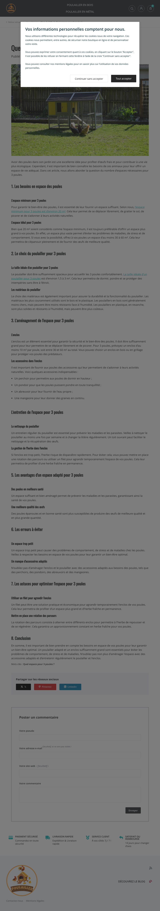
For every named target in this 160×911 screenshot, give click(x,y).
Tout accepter (124, 78)
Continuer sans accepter (89, 78)
